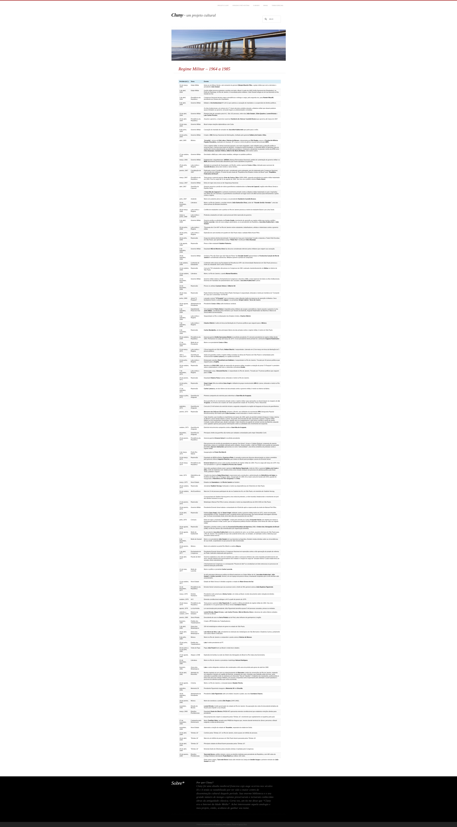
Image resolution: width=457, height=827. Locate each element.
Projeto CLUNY (223, 5)
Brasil (265, 5)
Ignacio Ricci (242, 824)
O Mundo (256, 5)
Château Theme (231, 824)
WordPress (219, 824)
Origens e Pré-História (240, 5)
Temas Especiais (277, 5)
